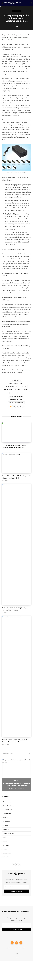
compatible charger (12, 386)
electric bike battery (21, 389)
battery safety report (16, 383)
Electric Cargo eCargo (8, 833)
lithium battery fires (16, 399)
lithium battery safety (16, 402)
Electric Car (6, 829)
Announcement (16, 11)
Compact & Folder (7, 809)
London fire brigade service (16, 293)
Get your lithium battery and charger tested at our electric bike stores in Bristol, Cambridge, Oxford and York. (16, 37)
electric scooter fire (16, 396)
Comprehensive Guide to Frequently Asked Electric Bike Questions (16, 785)
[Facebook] (14, 406)
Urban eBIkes (6, 857)
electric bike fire (16, 393)
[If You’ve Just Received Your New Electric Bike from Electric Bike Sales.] (16, 676)
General (5, 841)
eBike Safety (6, 821)
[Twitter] (17, 406)
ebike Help (16, 780)
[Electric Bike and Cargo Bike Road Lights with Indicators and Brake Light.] (16, 463)
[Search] (30, 3)
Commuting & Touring (8, 806)
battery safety (16, 380)
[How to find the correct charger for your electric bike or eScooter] (16, 544)
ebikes (24, 386)
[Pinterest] (23, 406)
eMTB (4, 837)
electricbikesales (11, 24)
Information (6, 845)
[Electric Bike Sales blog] (12, 3)
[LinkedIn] (20, 406)
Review (5, 849)
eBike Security (6, 825)
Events (24, 948)
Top (17, 957)
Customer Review (7, 813)
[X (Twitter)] (16, 942)
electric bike (8, 389)
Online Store (16, 948)
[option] (16, 775)
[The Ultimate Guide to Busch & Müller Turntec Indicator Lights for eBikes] (16, 432)
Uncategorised (7, 853)
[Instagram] (20, 942)
